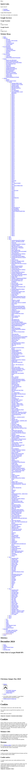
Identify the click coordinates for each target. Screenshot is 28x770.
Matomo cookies (7, 745)
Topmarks (13, 570)
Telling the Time (14, 527)
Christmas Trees (14, 499)
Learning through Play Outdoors (18, 244)
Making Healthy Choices (16, 267)
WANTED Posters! (15, 320)
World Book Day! (15, 460)
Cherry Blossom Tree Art (16, 275)
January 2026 (14, 563)
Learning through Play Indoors (18, 240)
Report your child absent (11, 60)
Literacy (13, 326)
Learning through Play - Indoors (18, 469)
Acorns (10, 82)
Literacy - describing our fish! (17, 241)
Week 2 (13, 95)
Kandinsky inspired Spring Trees (18, 296)
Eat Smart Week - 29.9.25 (16, 399)
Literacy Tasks (14, 481)
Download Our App (7, 633)
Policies (7, 52)
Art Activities (14, 554)
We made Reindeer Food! (16, 353)
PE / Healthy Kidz (15, 514)
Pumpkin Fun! (14, 382)
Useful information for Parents (12, 77)
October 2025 (14, 559)
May (12, 586)
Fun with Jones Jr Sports (16, 426)
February (13, 582)
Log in (4, 635)
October (13, 577)
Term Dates (8, 65)
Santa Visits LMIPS (15, 507)
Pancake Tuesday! (15, 312)
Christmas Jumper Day (16, 350)
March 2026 (14, 565)
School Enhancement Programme (13, 57)
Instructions (13, 341)
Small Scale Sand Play (16, 262)
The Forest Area (14, 535)
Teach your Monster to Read (17, 409)
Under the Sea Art (15, 268)
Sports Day (13, 180)
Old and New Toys (15, 339)
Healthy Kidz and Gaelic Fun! (17, 445)
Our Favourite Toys (15, 516)
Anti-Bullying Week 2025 (17, 362)
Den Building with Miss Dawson (18, 393)
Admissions (8, 47)
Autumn (13, 540)
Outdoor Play (14, 387)
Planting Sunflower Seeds (16, 284)
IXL (12, 572)
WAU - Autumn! (15, 376)
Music (12, 314)
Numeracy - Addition (16, 526)
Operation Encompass (10, 50)
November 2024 (14, 607)
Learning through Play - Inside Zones (19, 493)
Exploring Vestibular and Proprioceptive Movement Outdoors (19, 274)
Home (4, 36)
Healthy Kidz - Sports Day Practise (19, 412)
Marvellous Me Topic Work (17, 390)
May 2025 (13, 599)
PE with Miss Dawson (16, 255)
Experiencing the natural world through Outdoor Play (18, 292)
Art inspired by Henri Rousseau (18, 462)
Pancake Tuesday (15, 457)
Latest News (8, 56)
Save (12, 768)
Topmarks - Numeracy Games (17, 610)
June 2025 (13, 598)
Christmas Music (15, 351)
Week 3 (13, 96)
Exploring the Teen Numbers (17, 373)
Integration (5, 629)
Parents (4, 58)
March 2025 (14, 602)
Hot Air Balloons (15, 448)
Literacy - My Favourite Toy (17, 364)
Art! (12, 318)
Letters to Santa (14, 340)
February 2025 (14, 603)
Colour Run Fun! (15, 443)
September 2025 (14, 558)
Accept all (8, 715)
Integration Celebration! (16, 456)
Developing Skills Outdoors (17, 509)
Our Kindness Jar (15, 398)
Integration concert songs (16, 574)
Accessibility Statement (11, 690)
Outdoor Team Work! (16, 466)
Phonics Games (14, 408)
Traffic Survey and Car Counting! (18, 302)
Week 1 (13, 94)
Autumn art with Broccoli (16, 370)
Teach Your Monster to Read (17, 571)
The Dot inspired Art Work (17, 279)
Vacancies (8, 45)
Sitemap (5, 684)
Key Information (6, 46)
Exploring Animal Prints (16, 465)
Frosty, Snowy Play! (15, 367)
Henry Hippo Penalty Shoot (17, 396)
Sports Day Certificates (16, 425)
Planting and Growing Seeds (17, 453)
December (13, 580)
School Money (6, 10)
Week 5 (13, 138)
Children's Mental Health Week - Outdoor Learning (18, 437)
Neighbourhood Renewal (11, 68)
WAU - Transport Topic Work (17, 470)
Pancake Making (15, 208)
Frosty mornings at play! (16, 524)
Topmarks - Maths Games (16, 403)
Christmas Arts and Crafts (16, 501)
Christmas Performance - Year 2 (18, 369)
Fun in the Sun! (14, 283)
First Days (13, 89)
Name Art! (13, 389)
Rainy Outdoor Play (15, 315)
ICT (12, 332)
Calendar (8, 55)
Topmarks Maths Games (16, 83)
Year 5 (10, 615)
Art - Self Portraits (15, 385)
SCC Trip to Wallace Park (17, 185)
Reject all (3, 715)
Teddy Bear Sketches (16, 520)
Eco (7, 619)
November (13, 579)
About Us (5, 38)
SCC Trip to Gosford (15, 183)
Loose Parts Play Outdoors (17, 322)
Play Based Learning (15, 504)
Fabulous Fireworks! (15, 381)
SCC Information (15, 90)
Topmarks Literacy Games (17, 84)
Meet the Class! (14, 402)
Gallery (7, 624)
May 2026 (13, 568)
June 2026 (13, 569)
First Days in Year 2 (15, 546)
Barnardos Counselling (11, 72)
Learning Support (10, 627)
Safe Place (8, 51)
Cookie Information (10, 691)
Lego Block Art (14, 525)
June (12, 587)
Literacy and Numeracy (16, 515)
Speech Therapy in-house (11, 73)
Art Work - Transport (15, 451)
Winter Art (13, 345)
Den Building (14, 495)
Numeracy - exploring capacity (18, 417)
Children (5, 78)
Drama (12, 304)
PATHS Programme (10, 69)
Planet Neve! (14, 303)
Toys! (12, 365)
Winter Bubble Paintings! (16, 325)
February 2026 (14, 564)
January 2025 (14, 604)
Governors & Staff (10, 43)
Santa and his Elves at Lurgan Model (19, 336)
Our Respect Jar (14, 378)
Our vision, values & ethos (11, 40)
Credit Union (9, 74)
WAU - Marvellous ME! (16, 552)
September (13, 576)
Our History (8, 41)
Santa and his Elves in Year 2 (17, 502)
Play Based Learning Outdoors (18, 498)
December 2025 (14, 562)
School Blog (8, 626)
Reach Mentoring (9, 71)
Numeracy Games (15, 424)
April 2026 (13, 566)
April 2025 (13, 600)
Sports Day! (14, 423)
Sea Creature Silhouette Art (17, 431)
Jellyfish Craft (14, 419)
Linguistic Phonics (15, 357)
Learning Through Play (16, 386)
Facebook (5, 9)
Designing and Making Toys (17, 368)
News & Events (6, 54)
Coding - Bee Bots (15, 301)
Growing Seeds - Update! (16, 442)
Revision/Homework (15, 575)
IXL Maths (13, 407)
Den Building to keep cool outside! (18, 251)
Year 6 (10, 616)
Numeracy (13, 330)
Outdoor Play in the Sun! (16, 430)
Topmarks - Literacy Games (17, 404)
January (13, 581)
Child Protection (9, 49)
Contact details (9, 44)
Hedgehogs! (14, 542)
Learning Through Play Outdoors (18, 432)
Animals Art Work (15, 496)
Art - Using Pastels (15, 392)
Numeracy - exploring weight (17, 261)
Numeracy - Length (15, 300)
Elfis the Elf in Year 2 (16, 335)
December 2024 (14, 605)
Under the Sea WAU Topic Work (18, 413)
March (12, 583)
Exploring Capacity (15, 245)
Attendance (8, 66)
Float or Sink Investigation (17, 266)
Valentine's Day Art (15, 207)
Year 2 (10, 239)
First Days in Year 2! (15, 401)
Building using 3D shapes (16, 482)
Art (12, 298)
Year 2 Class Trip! (15, 270)
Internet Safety (9, 75)
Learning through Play (16, 414)
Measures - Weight (15, 435)
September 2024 (14, 609)
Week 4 (13, 97)
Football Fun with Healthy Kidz (18, 307)
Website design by (9, 698)
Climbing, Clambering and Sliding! (19, 278)
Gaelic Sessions (14, 259)
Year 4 (10, 588)
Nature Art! (13, 395)
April (12, 585)
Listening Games (15, 85)
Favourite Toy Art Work (16, 529)
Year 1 (10, 237)
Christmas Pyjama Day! (16, 352)
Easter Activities (14, 452)
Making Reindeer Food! (16, 512)
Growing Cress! (14, 190)
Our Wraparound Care (11, 63)
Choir (7, 621)
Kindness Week (14, 536)
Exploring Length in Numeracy (18, 468)
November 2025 (14, 560)
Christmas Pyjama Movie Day (17, 510)
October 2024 (14, 608)
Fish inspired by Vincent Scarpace (18, 438)
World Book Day (15, 197)
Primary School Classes (11, 80)
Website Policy (9, 692)
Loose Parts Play (15, 285)
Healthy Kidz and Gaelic (16, 440)
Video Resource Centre (11, 625)
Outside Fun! (14, 549)
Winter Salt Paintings (15, 328)
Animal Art (13, 309)
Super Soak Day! (15, 252)
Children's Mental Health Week (18, 211)
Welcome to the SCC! (16, 88)
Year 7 (10, 618)
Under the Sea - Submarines (17, 247)
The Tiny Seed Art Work (16, 454)
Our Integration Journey (11, 631)
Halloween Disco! (15, 384)
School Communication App (12, 61)
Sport (7, 620)
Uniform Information (10, 67)
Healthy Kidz (14, 276)
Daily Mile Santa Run (16, 343)
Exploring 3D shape (15, 311)
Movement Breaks (15, 86)
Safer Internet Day (15, 209)
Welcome (8, 39)
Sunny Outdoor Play (15, 250)
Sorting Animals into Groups (17, 313)
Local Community (10, 632)
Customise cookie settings (16, 715)
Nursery (7, 79)
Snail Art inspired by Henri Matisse (19, 323)
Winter (12, 486)
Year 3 (10, 557)
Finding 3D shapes (15, 475)
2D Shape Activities (15, 537)
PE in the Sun (14, 248)
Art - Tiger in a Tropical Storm (17, 331)
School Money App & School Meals (14, 62)
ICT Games (13, 614)
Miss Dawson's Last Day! (16, 246)
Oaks (10, 236)
